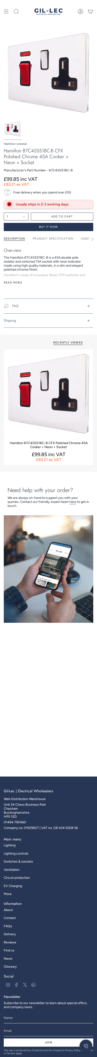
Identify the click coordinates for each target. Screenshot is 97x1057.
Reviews (10, 942)
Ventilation (12, 870)
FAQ (15, 306)
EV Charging (13, 886)
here (72, 502)
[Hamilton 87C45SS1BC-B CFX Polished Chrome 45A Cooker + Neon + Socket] (48, 393)
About (8, 910)
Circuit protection (17, 878)
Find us (9, 950)
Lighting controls (16, 854)
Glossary (10, 967)
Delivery (10, 934)
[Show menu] (6, 11)
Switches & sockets (18, 862)
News (8, 959)
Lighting (10, 845)
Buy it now (48, 227)
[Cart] (90, 11)
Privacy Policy (73, 1050)
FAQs (8, 926)
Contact (10, 918)
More (8, 894)
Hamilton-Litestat (15, 144)
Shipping (10, 320)
